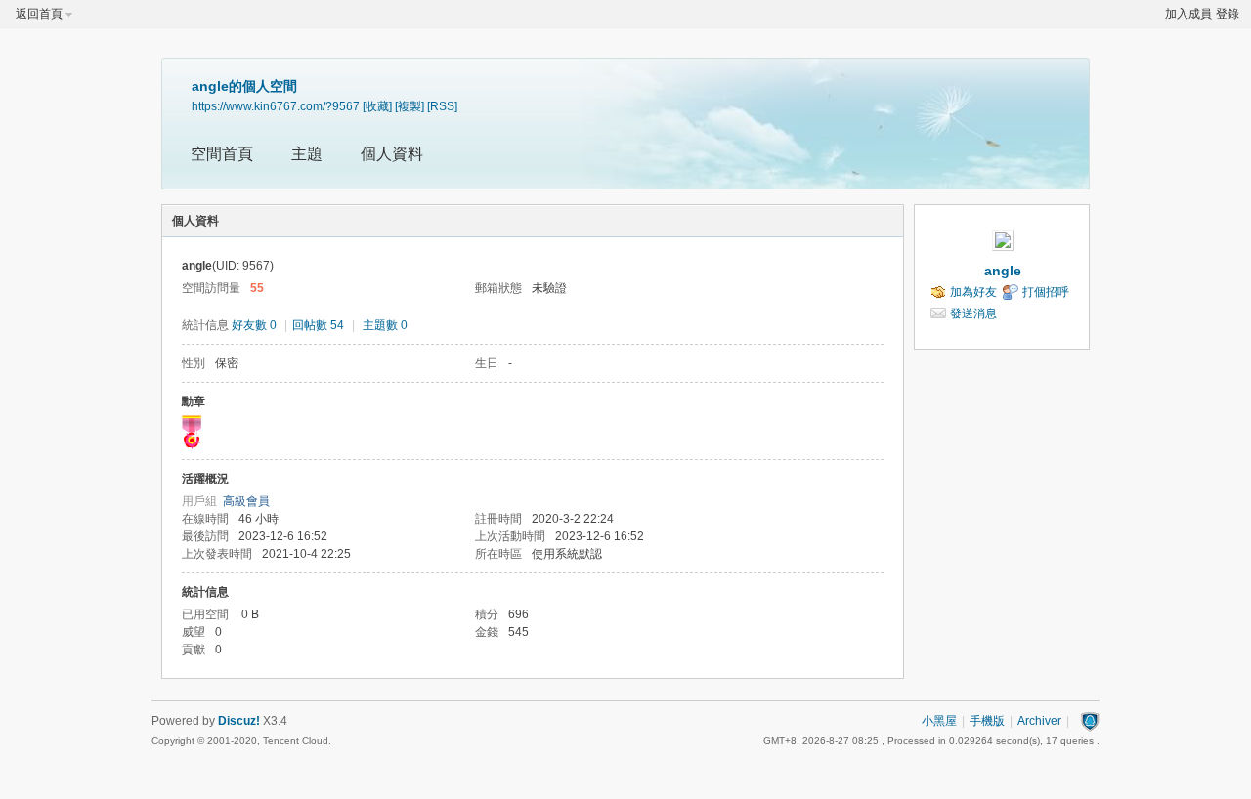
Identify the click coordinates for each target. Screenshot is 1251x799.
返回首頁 (39, 14)
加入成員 (1188, 14)
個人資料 (392, 154)
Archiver (1039, 721)
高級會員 (246, 501)
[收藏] (377, 106)
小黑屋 (939, 721)
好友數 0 (254, 325)
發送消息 (973, 313)
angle (1002, 270)
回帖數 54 (318, 325)
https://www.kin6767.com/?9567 (276, 106)
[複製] (409, 106)
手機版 (987, 721)
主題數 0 (385, 325)
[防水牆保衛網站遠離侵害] (1090, 721)
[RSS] (442, 106)
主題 (307, 154)
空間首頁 (222, 154)
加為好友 (973, 292)
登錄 (1227, 14)
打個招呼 (1045, 292)
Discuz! (239, 721)
